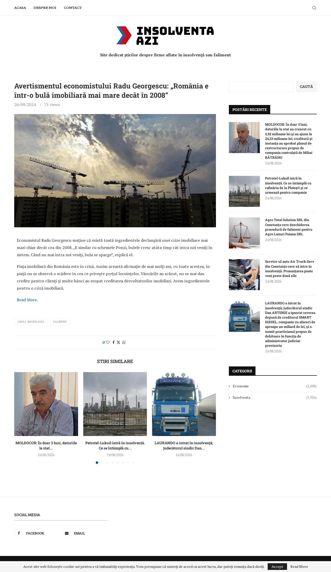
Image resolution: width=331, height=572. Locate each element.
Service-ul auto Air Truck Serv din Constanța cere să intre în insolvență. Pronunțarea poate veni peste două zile (289, 268)
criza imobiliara (31, 321)
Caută (306, 86)
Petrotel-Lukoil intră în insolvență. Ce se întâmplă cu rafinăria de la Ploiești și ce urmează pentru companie (288, 185)
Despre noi (45, 7)
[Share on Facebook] (113, 342)
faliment (60, 321)
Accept (277, 566)
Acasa (20, 7)
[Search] (314, 7)
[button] (21, 417)
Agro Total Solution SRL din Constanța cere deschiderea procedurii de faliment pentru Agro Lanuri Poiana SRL (288, 226)
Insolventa (275, 397)
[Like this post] (108, 342)
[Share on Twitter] (118, 342)
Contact (73, 7)
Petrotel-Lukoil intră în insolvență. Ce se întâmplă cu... (115, 445)
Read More (27, 300)
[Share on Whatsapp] (123, 342)
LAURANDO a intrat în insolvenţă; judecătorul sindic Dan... (184, 445)
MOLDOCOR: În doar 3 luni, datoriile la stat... (46, 445)
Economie (275, 385)
